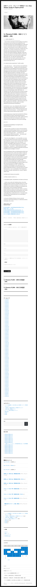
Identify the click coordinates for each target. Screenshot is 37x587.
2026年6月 (7, 302)
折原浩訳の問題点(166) (9, 445)
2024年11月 (7, 327)
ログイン (6, 531)
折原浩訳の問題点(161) (9, 451)
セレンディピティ (7, 461)
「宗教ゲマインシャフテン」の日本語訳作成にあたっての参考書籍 (16, 443)
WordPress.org (7, 535)
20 (15, 553)
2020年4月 (7, 382)
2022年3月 (7, 366)
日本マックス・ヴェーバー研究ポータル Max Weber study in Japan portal (18, 6)
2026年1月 (7, 309)
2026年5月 (7, 303)
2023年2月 (7, 354)
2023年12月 (7, 342)
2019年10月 (7, 390)
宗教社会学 (7, 411)
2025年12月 (7, 310)
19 (12, 553)
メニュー (6, 12)
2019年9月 (7, 392)
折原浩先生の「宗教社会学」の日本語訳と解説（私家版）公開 (14, 577)
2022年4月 (7, 365)
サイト (5, 253)
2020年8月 (7, 377)
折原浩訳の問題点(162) (9, 450)
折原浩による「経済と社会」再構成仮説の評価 (12, 473)
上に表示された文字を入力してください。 (10, 264)
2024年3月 (7, 338)
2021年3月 (6, 372)
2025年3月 (7, 322)
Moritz (6, 217)
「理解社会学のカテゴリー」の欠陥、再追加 (11, 503)
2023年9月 (7, 345)
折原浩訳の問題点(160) (9, 453)
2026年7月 (7, 301)
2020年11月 (7, 373)
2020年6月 (7, 380)
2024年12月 (7, 326)
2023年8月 (7, 346)
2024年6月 (7, 334)
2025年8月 (7, 315)
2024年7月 (7, 333)
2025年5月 (7, 319)
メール (5, 248)
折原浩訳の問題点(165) (9, 446)
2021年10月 (7, 370)
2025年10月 (7, 313)
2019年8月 (7, 393)
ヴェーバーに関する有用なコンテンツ (11, 410)
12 (12, 551)
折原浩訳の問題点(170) (9, 438)
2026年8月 (7, 299)
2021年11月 (7, 369)
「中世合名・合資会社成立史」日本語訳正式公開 (12, 575)
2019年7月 (6, 394)
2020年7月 (7, 378)
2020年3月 (7, 384)
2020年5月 (7, 381)
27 (15, 555)
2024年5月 (7, 335)
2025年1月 (6, 325)
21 (19, 553)
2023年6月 (7, 349)
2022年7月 (7, 361)
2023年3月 (7, 353)
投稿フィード (7, 533)
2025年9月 (7, 314)
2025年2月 (7, 323)
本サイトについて (7, 568)
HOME (5, 566)
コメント (5, 229)
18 (8, 553)
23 (26, 553)
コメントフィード (8, 534)
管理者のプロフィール (7, 570)
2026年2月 (7, 307)
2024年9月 (7, 330)
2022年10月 (7, 358)
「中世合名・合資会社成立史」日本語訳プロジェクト (20, 217)
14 (19, 551)
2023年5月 (7, 350)
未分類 (6, 413)
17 (5, 553)
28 (19, 555)
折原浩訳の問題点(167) (9, 442)
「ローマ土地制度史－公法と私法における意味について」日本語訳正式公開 (17, 580)
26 (12, 555)
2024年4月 (7, 337)
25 (8, 555)
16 (26, 551)
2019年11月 (7, 389)
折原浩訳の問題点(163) (9, 449)
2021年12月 (7, 368)
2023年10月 (7, 343)
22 (22, 553)
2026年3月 (7, 306)
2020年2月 (7, 385)
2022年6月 (7, 362)
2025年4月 (7, 321)
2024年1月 (6, 341)
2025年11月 (7, 311)
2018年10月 (7, 396)
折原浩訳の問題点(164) (9, 447)
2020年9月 (7, 376)
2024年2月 (7, 339)
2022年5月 (7, 364)
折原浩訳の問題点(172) (9, 435)
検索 (4, 421)
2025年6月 (7, 318)
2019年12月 (7, 388)
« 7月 (8, 559)
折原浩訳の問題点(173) (9, 434)
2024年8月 (7, 331)
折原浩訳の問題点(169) (9, 439)
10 (5, 551)
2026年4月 (7, 305)
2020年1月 (6, 386)
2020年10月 (7, 374)
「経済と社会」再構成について (10, 517)
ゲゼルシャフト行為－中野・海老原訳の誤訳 (11, 488)
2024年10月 (7, 329)
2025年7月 (7, 317)
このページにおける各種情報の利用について (11, 573)
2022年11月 (7, 357)
